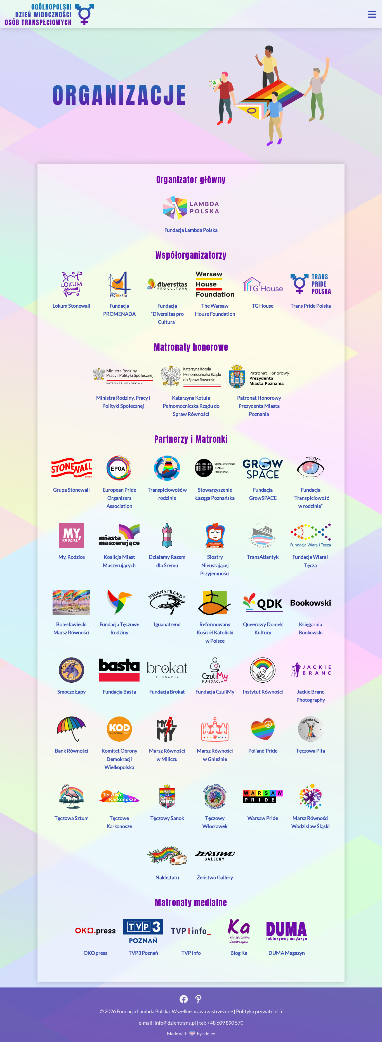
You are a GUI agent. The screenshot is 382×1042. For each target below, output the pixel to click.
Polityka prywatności (259, 1011)
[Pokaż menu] (372, 14)
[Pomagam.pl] (198, 998)
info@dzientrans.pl (176, 1023)
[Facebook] (183, 998)
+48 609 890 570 (225, 1023)
